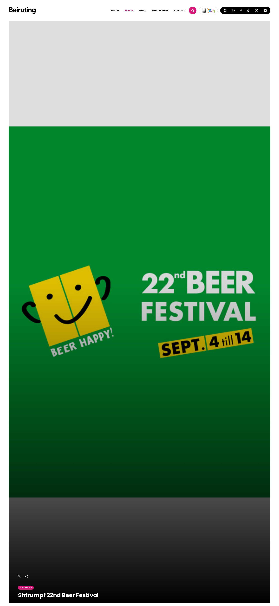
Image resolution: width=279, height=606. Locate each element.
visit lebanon (159, 10)
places (115, 10)
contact (180, 10)
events (129, 10)
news (142, 10)
